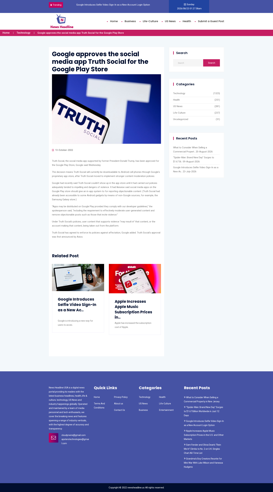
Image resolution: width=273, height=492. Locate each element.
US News (170, 21)
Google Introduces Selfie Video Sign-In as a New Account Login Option (111, 4)
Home (114, 21)
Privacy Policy (121, 397)
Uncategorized (180, 119)
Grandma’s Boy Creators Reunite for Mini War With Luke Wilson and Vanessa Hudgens (203, 462)
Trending (57, 4)
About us (118, 403)
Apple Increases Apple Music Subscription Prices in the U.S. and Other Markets (204, 435)
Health (187, 21)
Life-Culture (150, 21)
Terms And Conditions (99, 405)
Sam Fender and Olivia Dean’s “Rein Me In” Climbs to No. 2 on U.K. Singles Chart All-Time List (202, 449)
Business (130, 21)
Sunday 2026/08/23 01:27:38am (189, 6)
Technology (23, 32)
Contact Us (119, 410)
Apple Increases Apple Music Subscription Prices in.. (133, 309)
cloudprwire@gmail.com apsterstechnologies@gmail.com (75, 439)
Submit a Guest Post (211, 21)
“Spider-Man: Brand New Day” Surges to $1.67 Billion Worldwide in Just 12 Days (203, 411)
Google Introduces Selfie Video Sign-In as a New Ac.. (77, 304)
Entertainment (166, 410)
